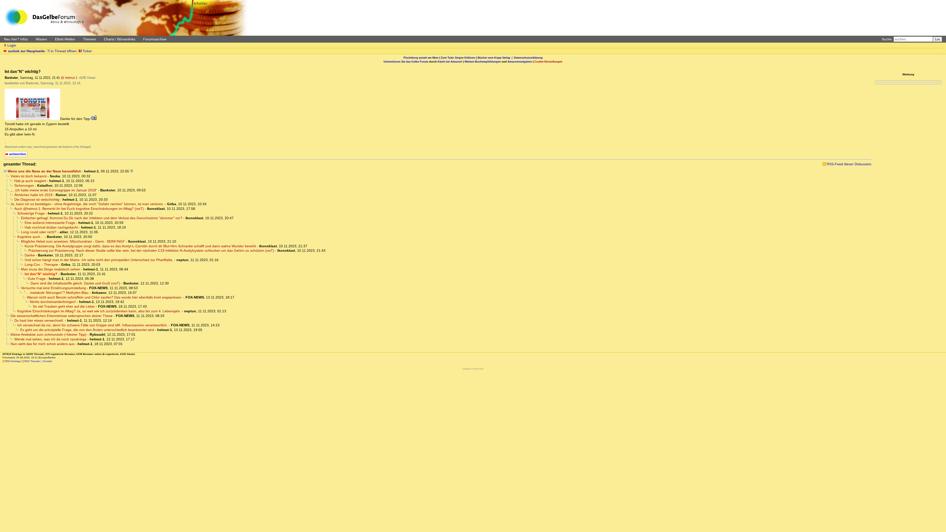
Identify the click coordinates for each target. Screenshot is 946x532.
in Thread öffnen (64, 51)
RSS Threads (32, 361)
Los (937, 39)
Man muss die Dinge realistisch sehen (50, 269)
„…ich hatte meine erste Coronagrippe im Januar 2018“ (54, 190)
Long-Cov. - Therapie (41, 264)
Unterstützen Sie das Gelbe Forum (406, 61)
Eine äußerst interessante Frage (50, 223)
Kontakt (47, 361)
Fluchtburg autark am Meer (421, 57)
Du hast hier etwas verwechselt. (39, 320)
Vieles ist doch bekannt (29, 176)
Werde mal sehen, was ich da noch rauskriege (50, 339)
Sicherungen (24, 185)
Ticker (87, 51)
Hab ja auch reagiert (30, 181)
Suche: (887, 39)
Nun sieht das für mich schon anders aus (42, 344)
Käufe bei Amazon (449, 61)
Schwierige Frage (31, 213)
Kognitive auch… (30, 237)
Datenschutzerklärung (528, 57)
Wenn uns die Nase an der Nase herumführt (44, 171)
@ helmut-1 (69, 78)
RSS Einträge (13, 361)
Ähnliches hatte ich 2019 (33, 195)
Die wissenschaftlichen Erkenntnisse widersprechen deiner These (62, 316)
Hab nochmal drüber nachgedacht (51, 227)
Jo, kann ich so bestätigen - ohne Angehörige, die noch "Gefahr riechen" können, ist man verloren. (87, 204)
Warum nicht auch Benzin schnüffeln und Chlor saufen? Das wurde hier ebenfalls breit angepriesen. (104, 297)
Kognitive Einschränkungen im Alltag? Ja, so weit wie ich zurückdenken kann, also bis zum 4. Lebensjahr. (99, 311)
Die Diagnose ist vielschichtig (36, 199)
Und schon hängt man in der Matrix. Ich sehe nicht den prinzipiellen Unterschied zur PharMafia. (99, 260)
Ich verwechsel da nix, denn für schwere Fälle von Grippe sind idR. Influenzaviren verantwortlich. (92, 325)
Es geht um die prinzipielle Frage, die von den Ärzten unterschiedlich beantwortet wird (87, 330)
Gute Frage (37, 279)
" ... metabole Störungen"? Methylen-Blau (56, 293)
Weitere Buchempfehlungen (483, 61)
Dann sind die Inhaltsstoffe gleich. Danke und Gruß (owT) (75, 283)
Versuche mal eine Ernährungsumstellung (53, 288)
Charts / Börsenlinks (119, 39)
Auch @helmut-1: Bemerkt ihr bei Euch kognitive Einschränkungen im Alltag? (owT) (79, 209)
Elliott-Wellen (65, 39)
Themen (89, 39)
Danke (30, 255)
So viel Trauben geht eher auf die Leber (64, 306)
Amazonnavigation (519, 61)
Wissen (41, 39)
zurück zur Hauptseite (26, 51)
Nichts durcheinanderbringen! (53, 302)
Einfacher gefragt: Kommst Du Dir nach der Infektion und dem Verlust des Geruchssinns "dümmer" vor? (101, 218)
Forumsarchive (155, 39)
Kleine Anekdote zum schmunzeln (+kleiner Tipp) (48, 334)
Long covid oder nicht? (38, 232)
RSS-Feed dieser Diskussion (849, 164)
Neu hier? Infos (16, 39)
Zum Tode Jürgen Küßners (458, 57)
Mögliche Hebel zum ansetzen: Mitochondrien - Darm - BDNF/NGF (73, 241)
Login (11, 45)
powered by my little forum (473, 369)
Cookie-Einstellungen (548, 61)
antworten (17, 154)
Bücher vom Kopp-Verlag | (496, 57)
